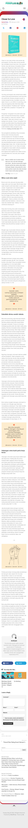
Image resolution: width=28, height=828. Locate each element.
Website (5, 712)
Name (5, 707)
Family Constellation (13, 775)
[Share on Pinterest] (17, 28)
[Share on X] (3, 28)
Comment (6, 697)
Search (3, 747)
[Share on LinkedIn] (24, 28)
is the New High (15, 128)
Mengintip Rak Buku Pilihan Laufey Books (12, 758)
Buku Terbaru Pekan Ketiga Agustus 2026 (12, 762)
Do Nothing (17, 681)
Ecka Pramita (5, 789)
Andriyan (5, 24)
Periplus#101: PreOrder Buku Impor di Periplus (13, 760)
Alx (23, 814)
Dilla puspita (5, 784)
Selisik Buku (5, 22)
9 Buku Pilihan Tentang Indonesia (10, 763)
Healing (9, 128)
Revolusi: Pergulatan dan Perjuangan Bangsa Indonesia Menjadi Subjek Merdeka (13, 780)
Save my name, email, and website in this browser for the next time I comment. (13, 718)
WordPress (13, 814)
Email (16, 707)
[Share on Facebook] (10, 28)
